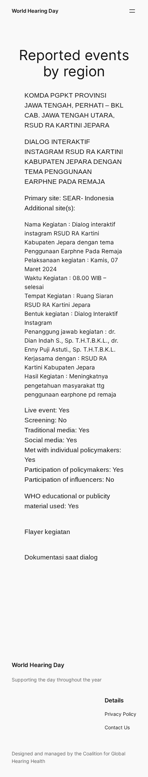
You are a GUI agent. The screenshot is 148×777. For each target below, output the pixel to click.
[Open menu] (132, 11)
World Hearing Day (35, 11)
